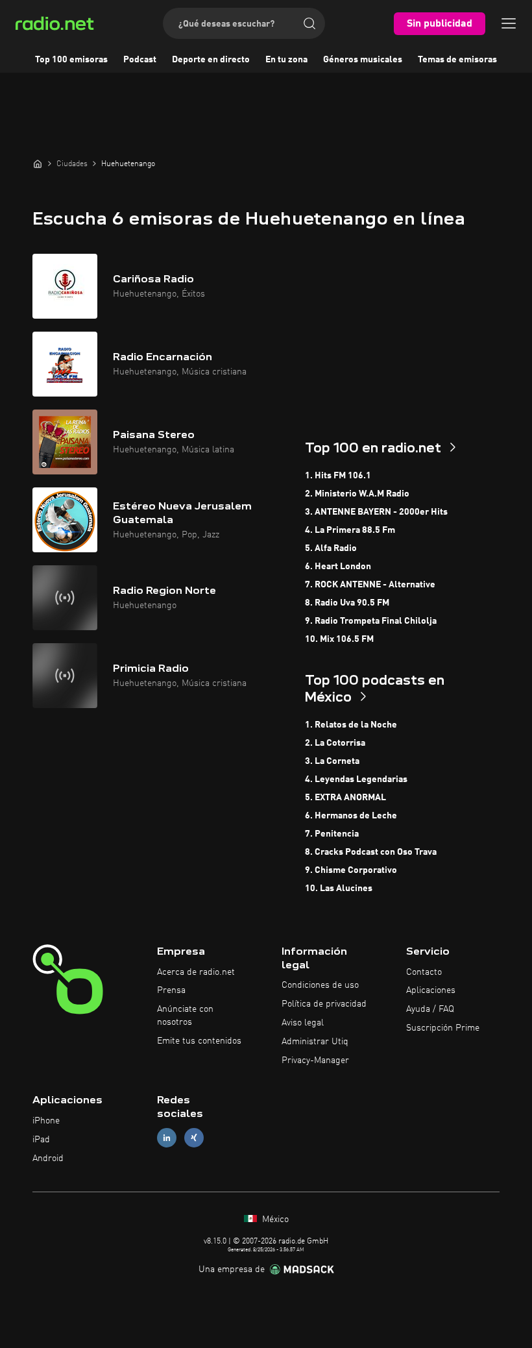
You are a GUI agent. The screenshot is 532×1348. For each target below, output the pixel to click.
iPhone (46, 1120)
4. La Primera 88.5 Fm (350, 530)
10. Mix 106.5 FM (339, 639)
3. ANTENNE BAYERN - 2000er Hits (376, 512)
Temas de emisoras (457, 59)
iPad (41, 1139)
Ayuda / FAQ (430, 1009)
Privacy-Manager (315, 1060)
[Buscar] (309, 23)
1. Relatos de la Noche (351, 724)
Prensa (171, 990)
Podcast (139, 59)
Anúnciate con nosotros (185, 1016)
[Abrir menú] (508, 23)
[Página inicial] (37, 163)
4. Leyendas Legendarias (356, 779)
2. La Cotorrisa (335, 743)
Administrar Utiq (315, 1041)
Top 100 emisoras (71, 59)
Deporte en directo (211, 59)
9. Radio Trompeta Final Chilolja (371, 621)
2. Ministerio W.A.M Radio (357, 493)
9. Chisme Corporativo (351, 870)
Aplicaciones (430, 990)
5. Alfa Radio (331, 548)
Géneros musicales (362, 59)
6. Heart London (338, 566)
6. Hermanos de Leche (351, 815)
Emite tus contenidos (199, 1041)
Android (48, 1158)
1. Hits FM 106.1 (338, 475)
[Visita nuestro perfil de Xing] (194, 1138)
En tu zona (286, 59)
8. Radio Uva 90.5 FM (347, 602)
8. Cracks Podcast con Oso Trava (371, 852)
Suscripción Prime (442, 1028)
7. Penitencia (332, 834)
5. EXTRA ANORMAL (345, 797)
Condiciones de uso (320, 985)
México (274, 1219)
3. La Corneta (332, 761)
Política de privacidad (324, 1004)
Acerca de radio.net (196, 972)
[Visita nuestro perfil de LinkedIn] (167, 1138)
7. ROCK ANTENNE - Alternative (370, 584)
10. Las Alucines (338, 888)
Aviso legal (303, 1022)
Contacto (424, 972)
